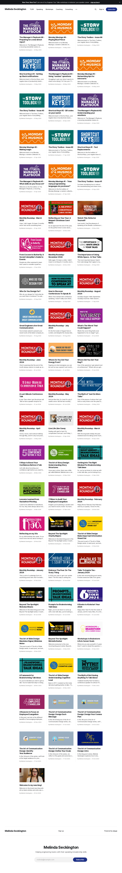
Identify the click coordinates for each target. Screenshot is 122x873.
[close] (119, 2)
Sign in (101, 9)
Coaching (59, 9)
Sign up (61, 831)
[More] (76, 9)
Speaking (39, 9)
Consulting (69, 9)
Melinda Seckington (15, 9)
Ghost (115, 831)
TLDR (32, 9)
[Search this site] (95, 9)
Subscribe (111, 9)
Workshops (49, 9)
